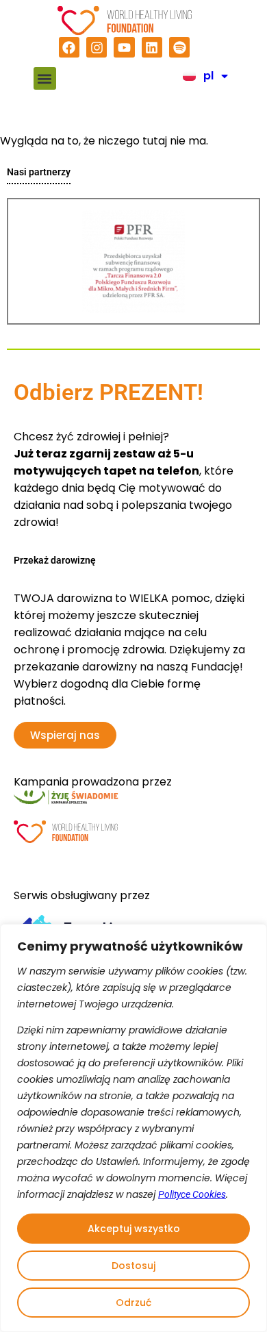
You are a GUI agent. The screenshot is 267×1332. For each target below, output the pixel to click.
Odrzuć (133, 1302)
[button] (45, 78)
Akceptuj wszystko (134, 1228)
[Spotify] (179, 47)
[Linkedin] (152, 47)
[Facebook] (69, 47)
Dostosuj (133, 1265)
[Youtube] (124, 47)
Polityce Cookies (192, 1194)
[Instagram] (96, 47)
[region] (133, 1128)
